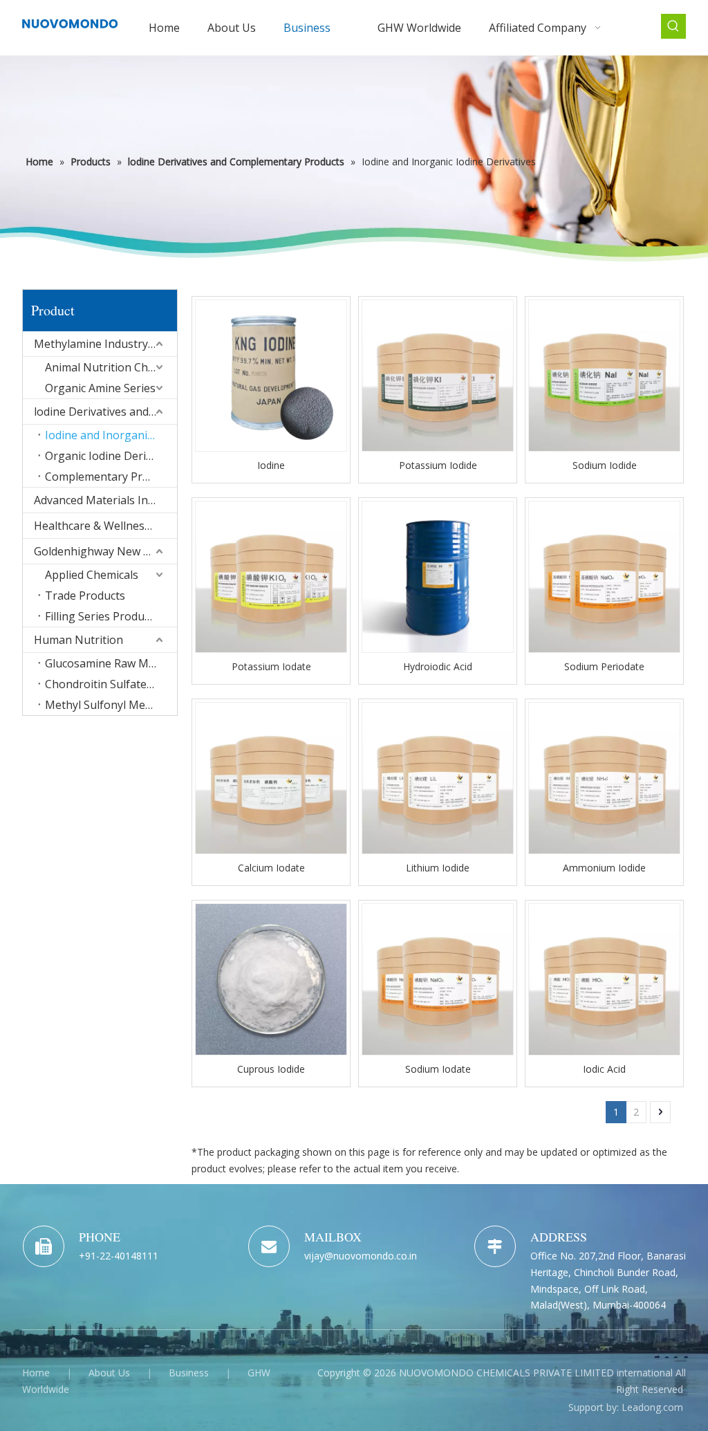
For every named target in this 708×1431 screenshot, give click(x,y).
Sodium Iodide (604, 465)
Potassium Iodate (271, 666)
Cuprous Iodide (271, 1068)
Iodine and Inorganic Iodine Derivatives (111, 435)
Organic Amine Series (100, 388)
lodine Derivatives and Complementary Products (105, 411)
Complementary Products (111, 476)
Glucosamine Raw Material (111, 663)
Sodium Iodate (438, 1068)
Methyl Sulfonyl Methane (110, 704)
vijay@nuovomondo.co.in (360, 1255)
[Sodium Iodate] (437, 978)
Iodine (271, 465)
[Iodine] (271, 374)
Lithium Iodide (437, 867)
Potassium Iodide (438, 465)
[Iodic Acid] (604, 978)
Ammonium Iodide (604, 867)
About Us (109, 1372)
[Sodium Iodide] (604, 374)
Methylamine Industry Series (105, 343)
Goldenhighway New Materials (105, 551)
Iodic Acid (604, 1068)
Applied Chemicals (91, 574)
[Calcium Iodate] (271, 777)
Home (36, 1372)
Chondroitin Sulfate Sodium (111, 684)
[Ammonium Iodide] (604, 777)
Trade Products (85, 595)
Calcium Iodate (271, 867)
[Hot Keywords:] (673, 26)
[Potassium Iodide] (437, 374)
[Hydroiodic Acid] (437, 575)
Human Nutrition (78, 639)
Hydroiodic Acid (437, 666)
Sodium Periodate (604, 666)
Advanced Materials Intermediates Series (105, 500)
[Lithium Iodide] (437, 777)
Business (189, 1372)
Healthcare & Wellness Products (105, 525)
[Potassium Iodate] (271, 575)
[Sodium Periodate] (604, 575)
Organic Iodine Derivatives (111, 455)
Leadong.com (652, 1407)
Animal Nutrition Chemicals (111, 367)
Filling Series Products (102, 616)
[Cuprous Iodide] (271, 978)
